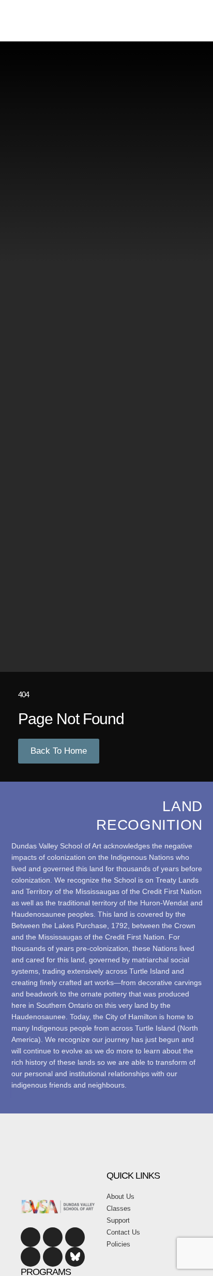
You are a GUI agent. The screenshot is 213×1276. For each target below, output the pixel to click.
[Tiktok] (30, 1257)
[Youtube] (75, 1237)
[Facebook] (30, 1237)
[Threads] (53, 1257)
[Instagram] (53, 1237)
